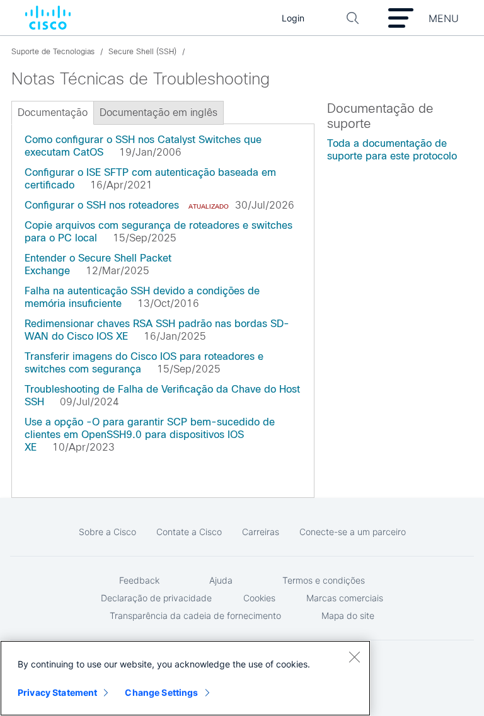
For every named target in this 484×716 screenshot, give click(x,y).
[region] (185, 678)
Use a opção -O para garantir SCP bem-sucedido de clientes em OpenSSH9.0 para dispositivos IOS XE (150, 435)
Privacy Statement (57, 692)
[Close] (354, 656)
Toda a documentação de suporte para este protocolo (392, 149)
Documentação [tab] (53, 112)
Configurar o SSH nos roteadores (102, 205)
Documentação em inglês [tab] (158, 112)
